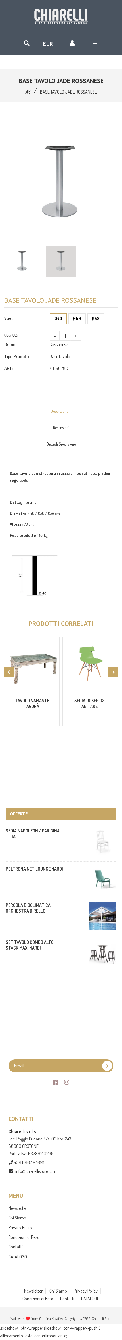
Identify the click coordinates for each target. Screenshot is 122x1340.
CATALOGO (18, 1257)
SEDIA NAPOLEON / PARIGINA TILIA (33, 833)
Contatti (16, 1247)
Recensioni (61, 427)
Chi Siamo (17, 1218)
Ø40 (58, 318)
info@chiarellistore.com (35, 1171)
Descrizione (59, 411)
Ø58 (96, 318)
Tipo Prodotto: (17, 356)
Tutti (27, 92)
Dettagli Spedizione (61, 444)
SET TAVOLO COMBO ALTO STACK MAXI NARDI (30, 945)
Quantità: (11, 335)
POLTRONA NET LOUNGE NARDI (34, 869)
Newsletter (18, 1208)
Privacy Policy (20, 1227)
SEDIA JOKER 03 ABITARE (89, 703)
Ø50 (77, 318)
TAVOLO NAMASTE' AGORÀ (32, 703)
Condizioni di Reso (24, 1237)
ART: (8, 368)
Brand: (10, 344)
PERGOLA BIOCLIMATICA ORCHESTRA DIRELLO (28, 908)
